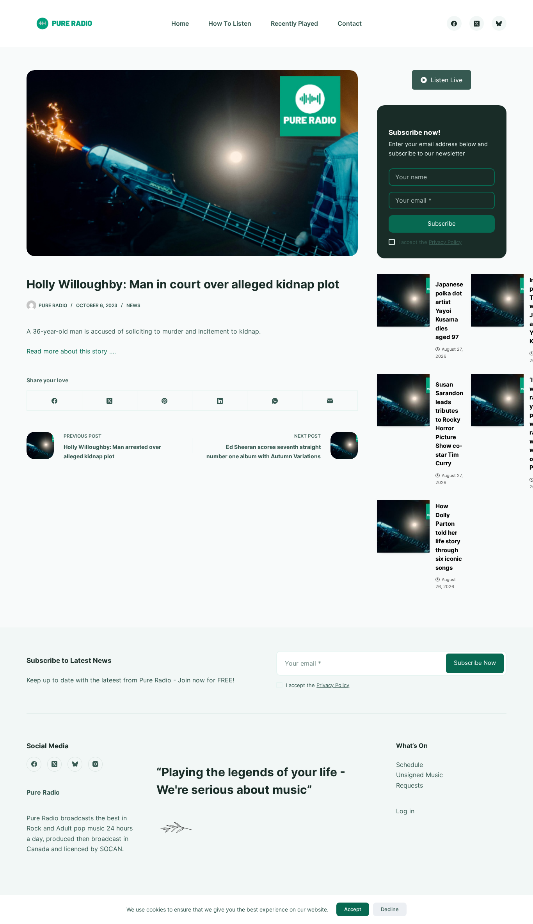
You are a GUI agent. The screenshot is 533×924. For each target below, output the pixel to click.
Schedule (409, 765)
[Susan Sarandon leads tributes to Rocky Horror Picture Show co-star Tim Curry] (403, 400)
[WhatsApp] (274, 401)
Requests (409, 785)
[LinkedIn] (219, 401)
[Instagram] (95, 764)
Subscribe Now (475, 662)
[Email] (329, 401)
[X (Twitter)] (476, 23)
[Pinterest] (164, 401)
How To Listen (229, 23)
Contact (350, 23)
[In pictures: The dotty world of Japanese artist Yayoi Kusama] (497, 300)
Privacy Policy (445, 242)
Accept (352, 909)
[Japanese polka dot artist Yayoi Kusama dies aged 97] (403, 300)
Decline (390, 909)
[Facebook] (454, 23)
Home (180, 23)
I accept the (430, 242)
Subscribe (442, 223)
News (133, 305)
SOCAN (111, 849)
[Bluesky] (499, 23)
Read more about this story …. (71, 351)
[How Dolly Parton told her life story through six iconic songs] (403, 526)
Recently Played (294, 23)
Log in (405, 811)
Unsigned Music (419, 775)
